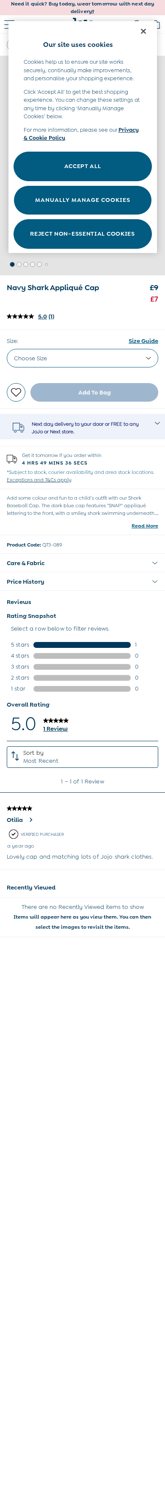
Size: (12, 341)
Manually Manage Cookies (82, 200)
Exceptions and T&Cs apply (39, 479)
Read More (145, 525)
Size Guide (143, 341)
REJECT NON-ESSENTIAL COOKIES (82, 233)
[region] (82, 137)
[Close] (143, 31)
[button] (12, 264)
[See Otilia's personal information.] (30, 819)
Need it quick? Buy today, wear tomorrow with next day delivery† (82, 7)
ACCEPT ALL (82, 166)
